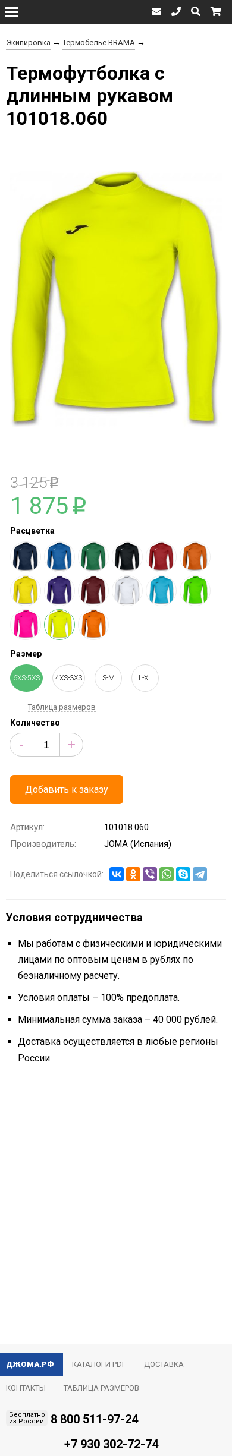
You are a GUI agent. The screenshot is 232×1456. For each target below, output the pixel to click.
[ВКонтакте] (116, 874)
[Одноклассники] (133, 874)
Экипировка (28, 42)
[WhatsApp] (166, 874)
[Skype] (183, 874)
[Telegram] (200, 874)
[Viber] (150, 874)
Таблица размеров (62, 706)
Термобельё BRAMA (98, 42)
